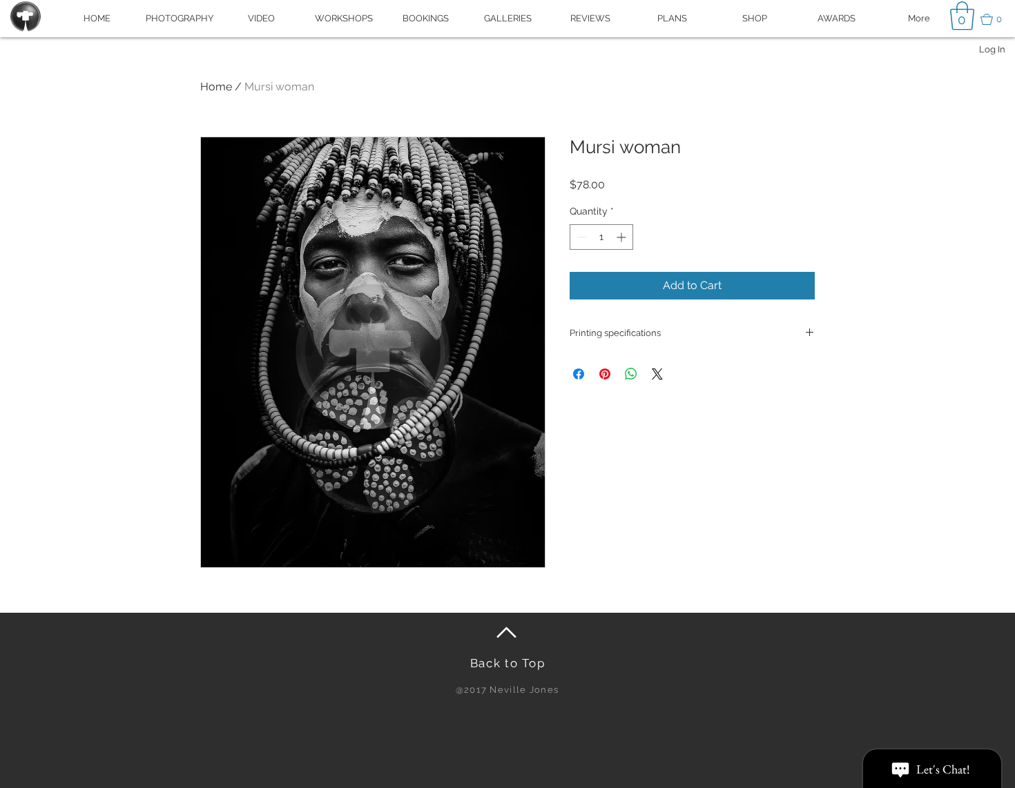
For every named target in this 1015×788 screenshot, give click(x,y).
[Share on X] (657, 374)
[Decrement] (580, 237)
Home (216, 86)
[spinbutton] (601, 237)
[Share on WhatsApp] (631, 374)
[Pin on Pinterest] (605, 374)
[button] (997, 19)
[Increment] (622, 237)
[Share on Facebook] (578, 374)
